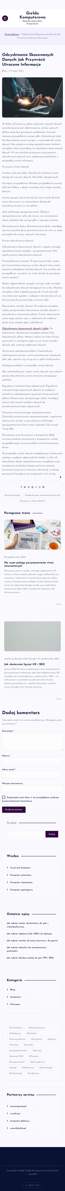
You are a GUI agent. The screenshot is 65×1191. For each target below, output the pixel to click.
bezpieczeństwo (37, 1028)
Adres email (9, 770)
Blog (4, 71)
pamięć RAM (17, 1056)
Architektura (17, 1028)
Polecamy (15, 1004)
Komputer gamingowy (21, 890)
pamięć (37, 1050)
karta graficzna (18, 1039)
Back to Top (34, 1185)
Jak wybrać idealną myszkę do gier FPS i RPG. (30, 958)
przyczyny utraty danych (33, 501)
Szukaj (11, 822)
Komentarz (8, 731)
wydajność (34, 1073)
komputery (15, 997)
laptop (52, 1039)
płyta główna (38, 1062)
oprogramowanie (19, 1050)
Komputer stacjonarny (21, 882)
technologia (46, 1068)
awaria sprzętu (13, 495)
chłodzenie (16, 1033)
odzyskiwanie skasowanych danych (43, 495)
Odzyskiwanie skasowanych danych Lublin (25, 328)
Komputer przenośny (20, 875)
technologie (16, 1073)
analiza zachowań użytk (16, 659)
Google (32, 659)
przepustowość (18, 1062)
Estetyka (32, 1033)
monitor (15, 1045)
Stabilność (29, 1068)
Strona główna (12, 34)
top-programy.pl (18, 1106)
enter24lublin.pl (18, 1128)
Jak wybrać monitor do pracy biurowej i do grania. (32, 941)
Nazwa (6, 756)
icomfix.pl (15, 1114)
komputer (37, 1039)
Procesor (35, 1056)
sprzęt (14, 1068)
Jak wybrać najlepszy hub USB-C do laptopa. (29, 934)
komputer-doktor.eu (20, 1121)
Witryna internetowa (12, 783)
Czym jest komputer (20, 868)
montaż (29, 1045)
